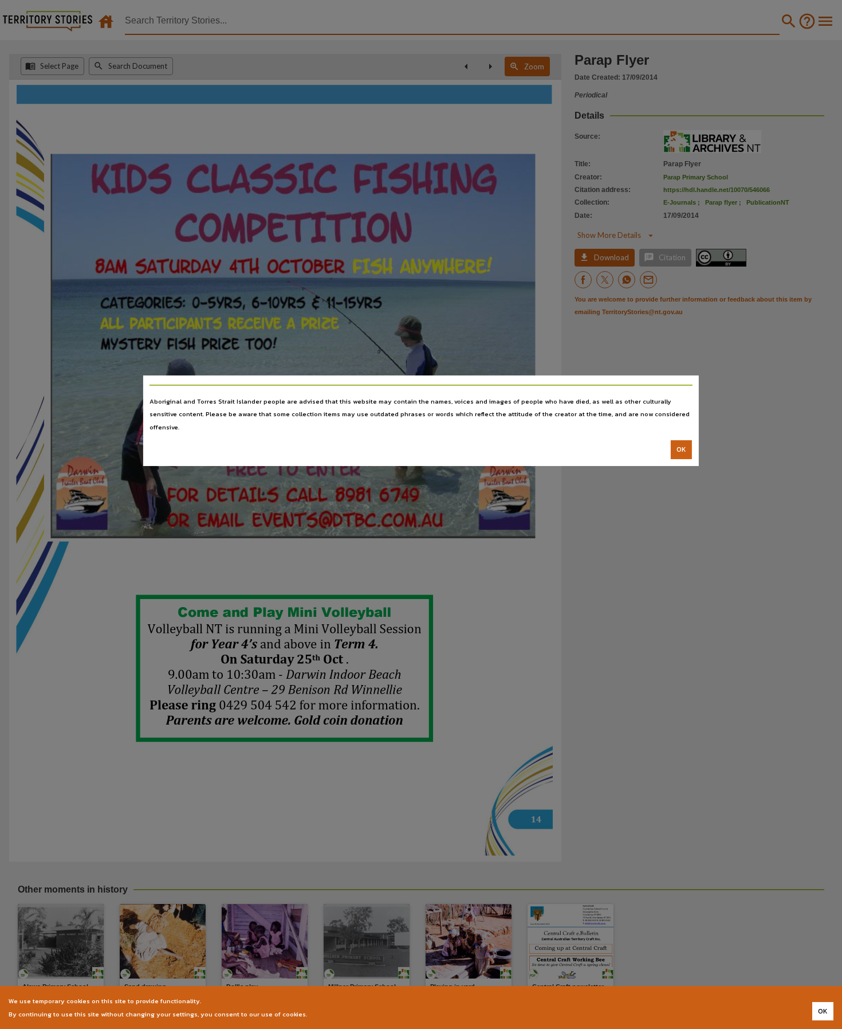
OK (681, 449)
